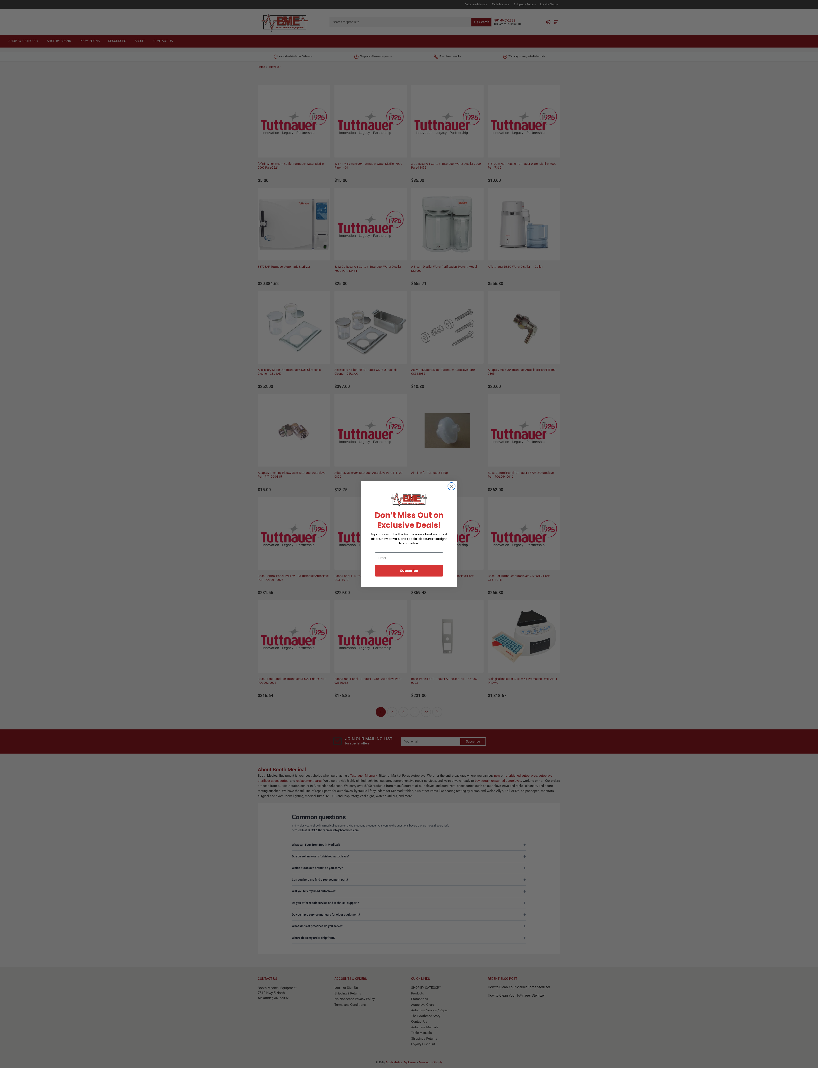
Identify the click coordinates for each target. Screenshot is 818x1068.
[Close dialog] (451, 486)
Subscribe (409, 570)
